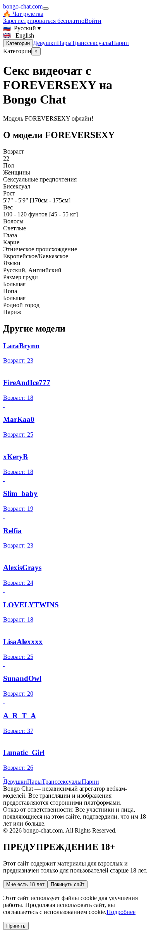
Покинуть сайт (67, 884)
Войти (92, 20)
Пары (64, 43)
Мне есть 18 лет (25, 884)
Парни (120, 43)
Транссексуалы (92, 43)
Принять (16, 926)
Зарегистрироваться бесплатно (43, 20)
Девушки (45, 43)
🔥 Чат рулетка (23, 13)
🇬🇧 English (18, 35)
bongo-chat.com (23, 6)
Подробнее (121, 912)
